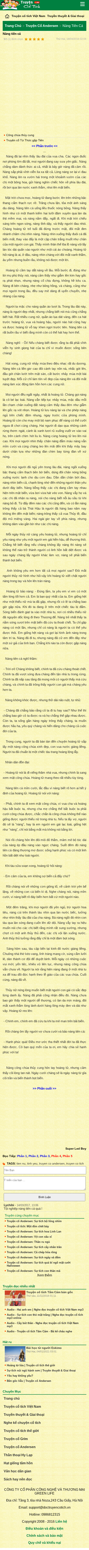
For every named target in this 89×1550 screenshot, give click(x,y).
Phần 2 (33, 1156)
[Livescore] (7, 15)
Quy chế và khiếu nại (44, 1542)
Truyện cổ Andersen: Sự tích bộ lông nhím (34, 1221)
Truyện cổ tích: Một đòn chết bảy (28, 1226)
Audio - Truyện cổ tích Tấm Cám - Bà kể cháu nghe (39, 1331)
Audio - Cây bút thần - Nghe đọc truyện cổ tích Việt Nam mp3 (43, 1325)
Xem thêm (44, 1275)
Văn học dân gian (17, 1471)
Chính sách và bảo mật (44, 1535)
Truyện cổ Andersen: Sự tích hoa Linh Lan (34, 1231)
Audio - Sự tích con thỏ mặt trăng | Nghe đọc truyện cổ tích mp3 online (45, 1316)
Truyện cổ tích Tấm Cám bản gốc (49, 1292)
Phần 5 (67, 1156)
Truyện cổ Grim (16, 1439)
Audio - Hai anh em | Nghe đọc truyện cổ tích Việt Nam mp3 (45, 1309)
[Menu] (83, 4)
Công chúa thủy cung (20, 135)
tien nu (21, 1163)
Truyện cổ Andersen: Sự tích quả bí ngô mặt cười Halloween (39, 1264)
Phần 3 (45, 1156)
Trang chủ (12, 1398)
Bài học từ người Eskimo (44, 1347)
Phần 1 (22, 1156)
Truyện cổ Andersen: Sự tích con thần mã (33, 1270)
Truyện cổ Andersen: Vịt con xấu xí (29, 1236)
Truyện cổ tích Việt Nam (28, 16)
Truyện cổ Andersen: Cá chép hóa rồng (32, 1252)
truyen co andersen (52, 1163)
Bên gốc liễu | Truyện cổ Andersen (29, 1380)
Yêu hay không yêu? (20, 1375)
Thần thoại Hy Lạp (18, 1455)
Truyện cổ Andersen (20, 1447)
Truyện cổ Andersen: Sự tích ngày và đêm (34, 1257)
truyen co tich (75, 1163)
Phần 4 (56, 1156)
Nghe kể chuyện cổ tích (22, 1422)
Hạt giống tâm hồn (18, 1463)
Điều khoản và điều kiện (44, 1528)
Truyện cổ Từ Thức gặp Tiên (25, 140)
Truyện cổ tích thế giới (21, 1431)
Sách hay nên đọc (18, 1479)
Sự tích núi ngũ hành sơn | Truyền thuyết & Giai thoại (41, 1370)
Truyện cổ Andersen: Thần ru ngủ (28, 1241)
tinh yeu (32, 1163)
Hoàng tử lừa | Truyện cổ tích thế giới (31, 1365)
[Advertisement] (44, 86)
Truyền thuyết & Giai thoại (65, 16)
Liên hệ (61, 1521)
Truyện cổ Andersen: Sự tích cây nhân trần (34, 1247)
